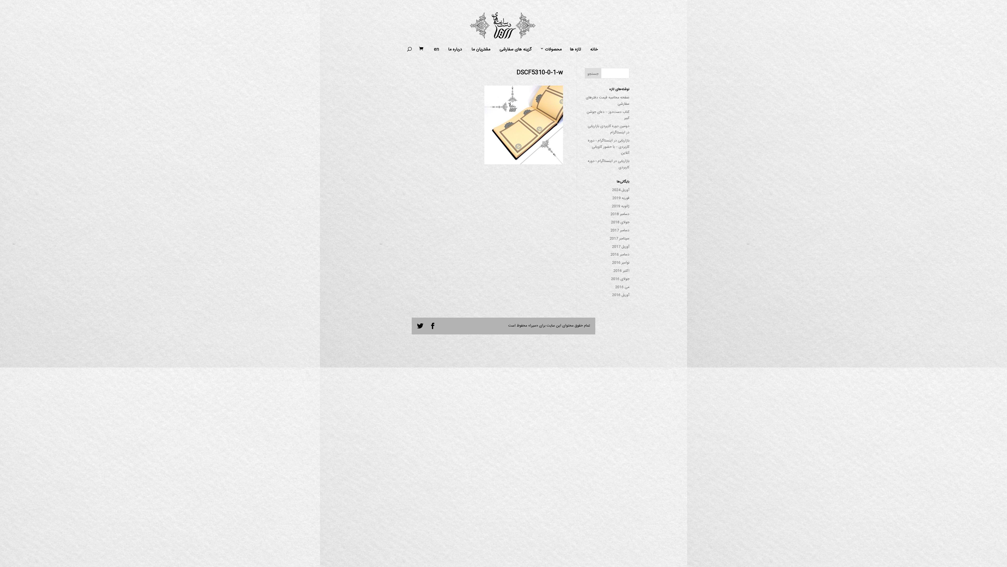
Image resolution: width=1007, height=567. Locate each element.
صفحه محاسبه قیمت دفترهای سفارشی (607, 100)
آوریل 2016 (620, 295)
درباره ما (455, 49)
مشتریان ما (481, 49)
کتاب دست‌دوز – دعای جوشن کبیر (608, 115)
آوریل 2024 (620, 190)
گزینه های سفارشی (516, 49)
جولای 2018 (620, 222)
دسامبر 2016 (619, 254)
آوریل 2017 (620, 247)
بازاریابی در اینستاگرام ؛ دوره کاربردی (608, 164)
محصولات (553, 49)
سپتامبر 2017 (619, 238)
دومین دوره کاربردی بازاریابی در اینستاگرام (608, 129)
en (436, 49)
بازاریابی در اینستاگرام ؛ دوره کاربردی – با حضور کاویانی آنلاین (608, 147)
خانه (594, 49)
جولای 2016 (620, 279)
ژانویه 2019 (620, 206)
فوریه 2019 (620, 198)
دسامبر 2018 (619, 214)
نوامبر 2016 (620, 263)
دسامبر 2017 (619, 230)
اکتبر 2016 (621, 271)
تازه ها (575, 49)
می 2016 (622, 287)
